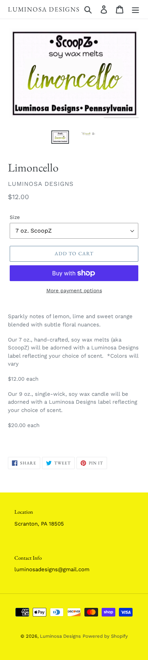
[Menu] (135, 9)
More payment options (74, 290)
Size (15, 217)
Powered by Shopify (105, 636)
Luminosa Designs (44, 9)
